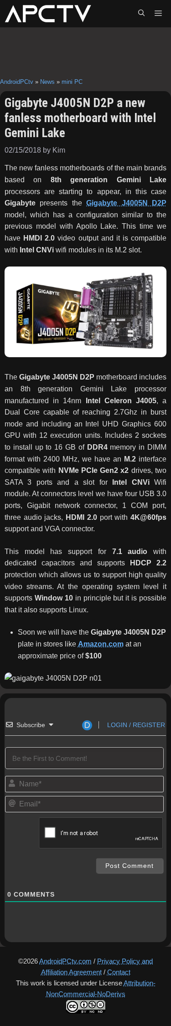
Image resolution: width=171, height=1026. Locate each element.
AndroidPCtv (16, 81)
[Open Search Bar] (141, 13)
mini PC (72, 81)
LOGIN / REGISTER (135, 724)
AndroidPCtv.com (65, 961)
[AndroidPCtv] (48, 13)
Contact (118, 972)
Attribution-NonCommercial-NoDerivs (100, 988)
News (47, 81)
